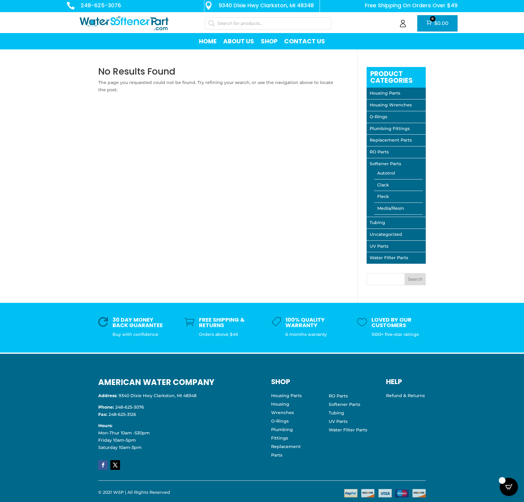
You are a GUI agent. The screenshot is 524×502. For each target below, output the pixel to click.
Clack (383, 185)
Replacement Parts (391, 140)
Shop (269, 41)
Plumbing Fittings (390, 128)
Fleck (383, 196)
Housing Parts (385, 93)
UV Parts (379, 246)
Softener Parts (385, 163)
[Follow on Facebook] (103, 465)
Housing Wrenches (391, 105)
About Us (238, 41)
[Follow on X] (115, 465)
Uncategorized (386, 234)
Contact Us (304, 41)
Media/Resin (390, 208)
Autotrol (386, 173)
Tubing (377, 222)
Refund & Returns (405, 395)
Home (208, 41)
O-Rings (378, 116)
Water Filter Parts (389, 257)
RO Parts (379, 152)
